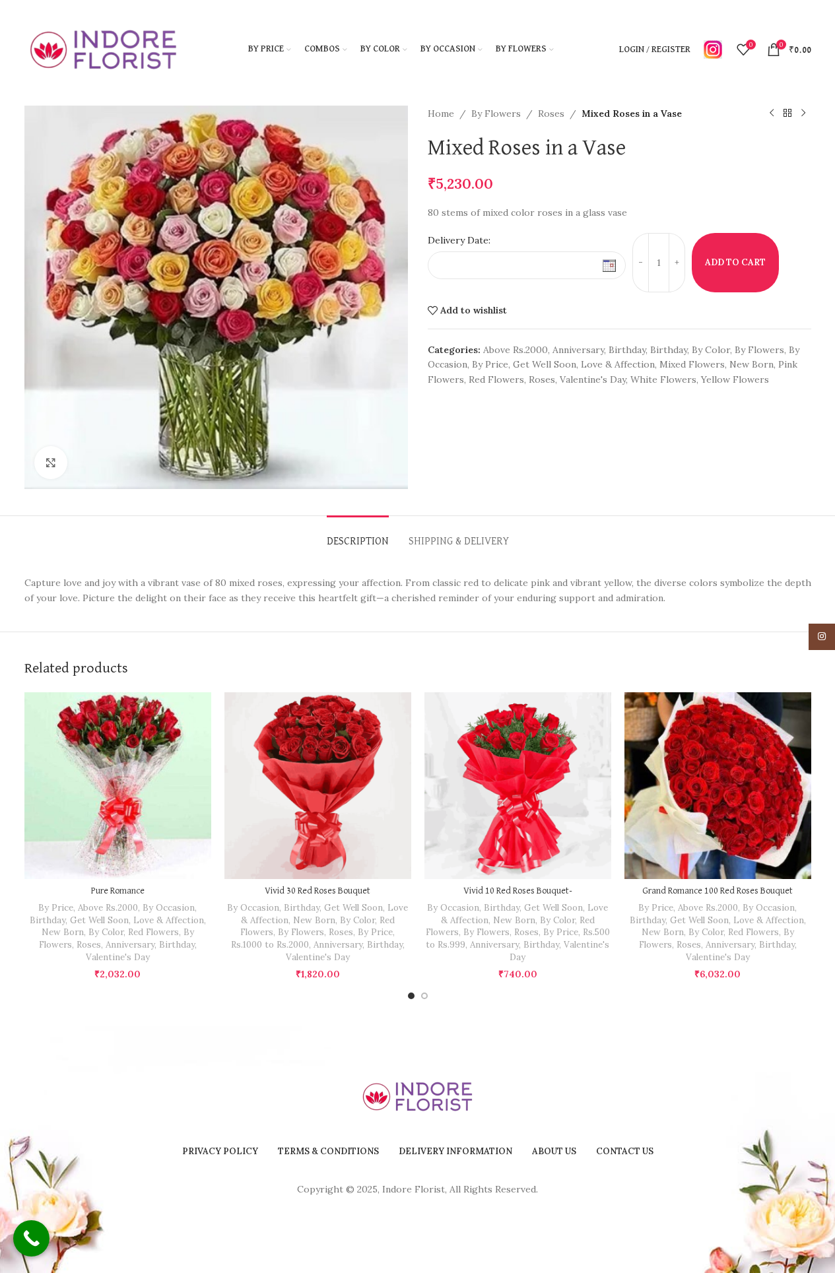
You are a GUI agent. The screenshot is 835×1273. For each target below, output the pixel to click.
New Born (751, 364)
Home (441, 113)
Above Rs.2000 (515, 350)
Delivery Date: (459, 240)
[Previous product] (772, 113)
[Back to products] (787, 113)
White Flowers (663, 379)
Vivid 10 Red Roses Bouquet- (517, 891)
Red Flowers (496, 379)
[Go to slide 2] (424, 996)
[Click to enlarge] (50, 462)
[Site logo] (103, 49)
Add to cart (735, 262)
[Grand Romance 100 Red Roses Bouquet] (717, 785)
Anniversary (578, 350)
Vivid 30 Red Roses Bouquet (317, 891)
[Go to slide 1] (411, 996)
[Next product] (803, 113)
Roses (551, 113)
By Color (711, 350)
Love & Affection (618, 364)
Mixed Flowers (692, 364)
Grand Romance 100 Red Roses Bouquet (717, 891)
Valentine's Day (593, 379)
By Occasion (169, 907)
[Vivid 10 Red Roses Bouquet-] (517, 785)
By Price (490, 364)
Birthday (627, 350)
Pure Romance (118, 891)
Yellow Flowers (735, 379)
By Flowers (496, 113)
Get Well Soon (544, 364)
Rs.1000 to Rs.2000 (270, 944)
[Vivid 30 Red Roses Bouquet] (317, 785)
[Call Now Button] (31, 1238)
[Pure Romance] (117, 785)
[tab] (358, 535)
